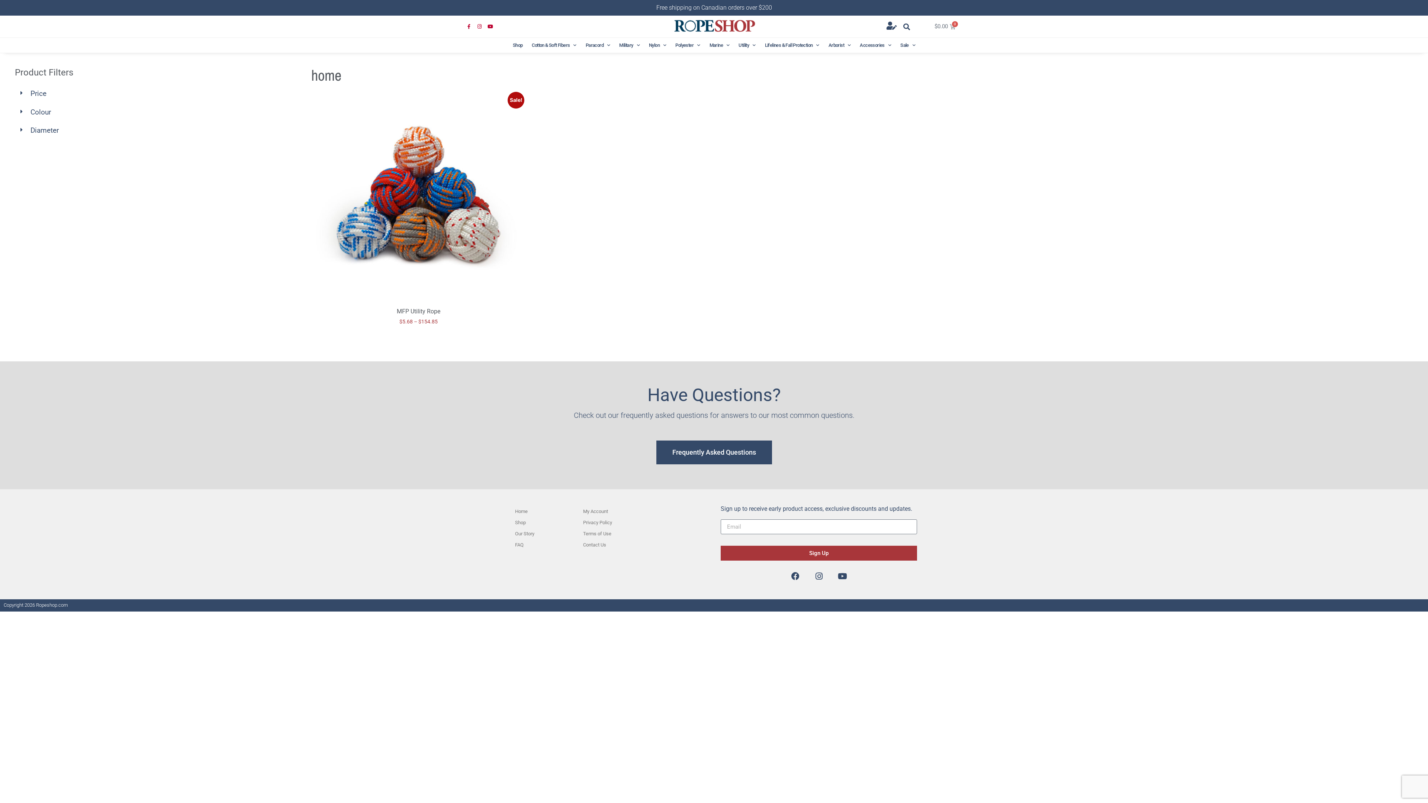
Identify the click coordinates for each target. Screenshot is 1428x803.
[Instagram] (480, 27)
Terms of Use (597, 533)
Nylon (654, 45)
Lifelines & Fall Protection (789, 45)
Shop (518, 45)
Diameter (44, 130)
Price (38, 93)
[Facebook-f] (469, 27)
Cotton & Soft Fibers (551, 45)
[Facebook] (795, 576)
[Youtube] (490, 27)
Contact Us (594, 545)
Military (626, 45)
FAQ (519, 545)
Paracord (595, 45)
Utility (744, 45)
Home (521, 511)
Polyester (684, 45)
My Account (595, 511)
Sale (904, 45)
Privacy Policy (597, 522)
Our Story (524, 533)
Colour (40, 112)
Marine (716, 45)
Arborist (836, 45)
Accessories (872, 45)
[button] (907, 26)
